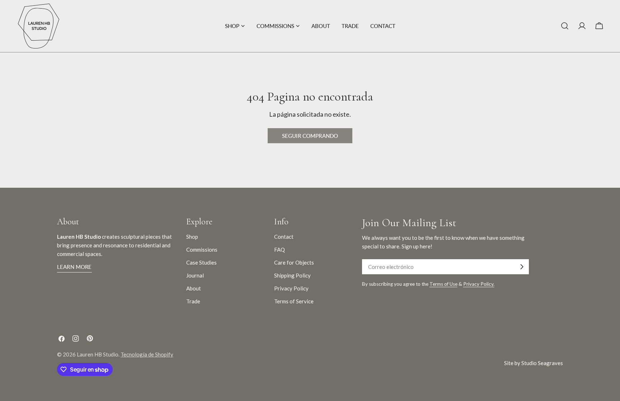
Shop (192, 236)
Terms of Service (294, 301)
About (193, 288)
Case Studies (201, 262)
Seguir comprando (310, 135)
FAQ (279, 249)
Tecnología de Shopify (147, 354)
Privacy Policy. (478, 284)
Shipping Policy (292, 275)
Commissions (201, 249)
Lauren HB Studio (97, 354)
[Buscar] (565, 26)
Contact (283, 236)
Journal (195, 275)
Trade (193, 301)
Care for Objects (294, 262)
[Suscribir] (521, 266)
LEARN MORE (74, 267)
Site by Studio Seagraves (533, 363)
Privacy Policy (291, 288)
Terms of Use (443, 284)
